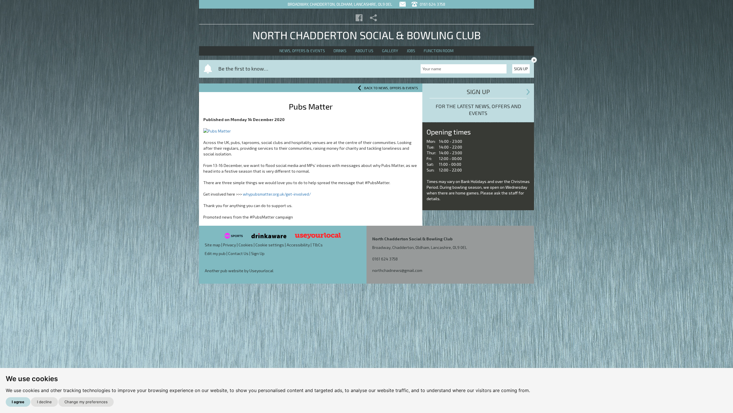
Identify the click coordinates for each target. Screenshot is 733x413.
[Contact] (402, 4)
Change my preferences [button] (86, 402)
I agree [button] (18, 402)
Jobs (411, 50)
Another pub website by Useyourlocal (239, 270)
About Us (364, 50)
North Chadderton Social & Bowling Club (367, 35)
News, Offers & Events (302, 50)
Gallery (390, 50)
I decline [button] (44, 402)
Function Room (439, 50)
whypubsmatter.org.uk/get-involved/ (277, 194)
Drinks (340, 50)
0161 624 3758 (432, 4)
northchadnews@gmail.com (397, 270)
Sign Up (521, 68)
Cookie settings (269, 244)
